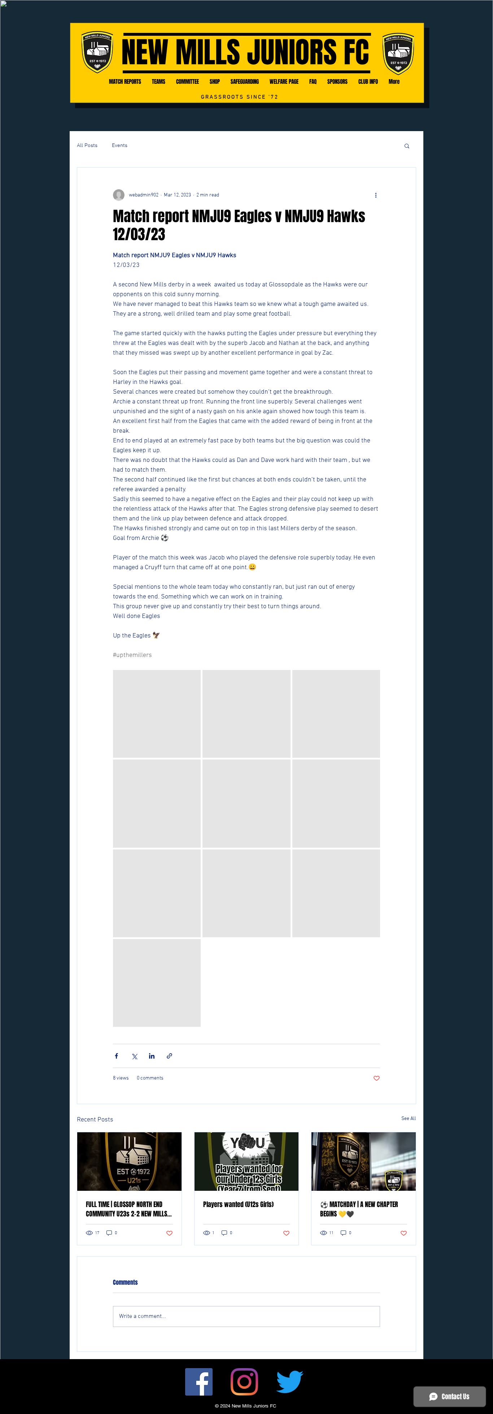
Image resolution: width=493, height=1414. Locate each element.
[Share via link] (169, 1055)
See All (408, 1119)
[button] (406, 145)
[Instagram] (244, 1382)
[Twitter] (290, 1382)
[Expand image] (157, 714)
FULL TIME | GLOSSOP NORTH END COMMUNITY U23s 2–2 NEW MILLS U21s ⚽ (126, 1209)
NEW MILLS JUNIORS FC (245, 52)
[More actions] (375, 195)
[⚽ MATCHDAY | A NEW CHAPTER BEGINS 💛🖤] (363, 1161)
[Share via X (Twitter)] (134, 1055)
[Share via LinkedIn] (151, 1055)
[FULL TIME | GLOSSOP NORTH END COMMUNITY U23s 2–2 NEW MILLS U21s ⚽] (129, 1161)
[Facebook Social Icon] (199, 1382)
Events (119, 145)
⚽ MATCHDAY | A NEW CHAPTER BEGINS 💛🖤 (359, 1209)
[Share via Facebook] (116, 1055)
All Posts (87, 145)
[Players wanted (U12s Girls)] (247, 1161)
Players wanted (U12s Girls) (238, 1204)
